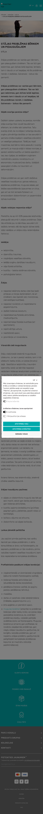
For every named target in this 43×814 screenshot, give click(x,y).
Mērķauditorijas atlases (16, 416)
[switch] (4, 412)
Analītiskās (11, 412)
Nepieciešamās (13, 401)
